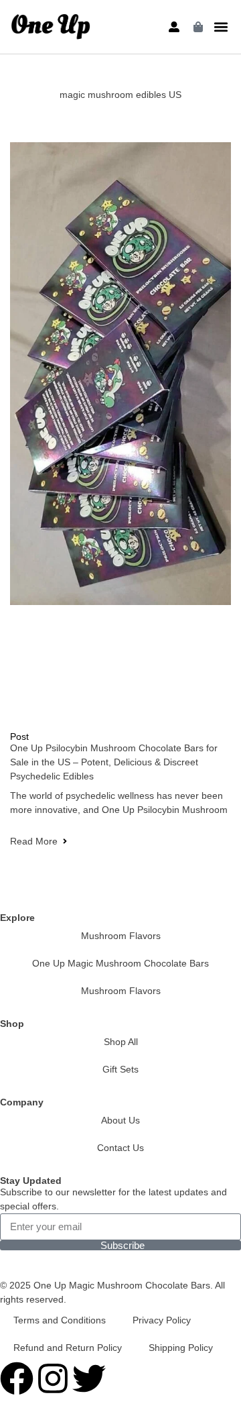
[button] (221, 27)
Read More (34, 841)
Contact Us (120, 1147)
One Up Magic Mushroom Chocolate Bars (120, 963)
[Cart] (198, 26)
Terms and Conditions (59, 1320)
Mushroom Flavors (121, 935)
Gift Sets (120, 1069)
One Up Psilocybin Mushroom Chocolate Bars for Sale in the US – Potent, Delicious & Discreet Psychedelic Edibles (114, 762)
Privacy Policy (162, 1320)
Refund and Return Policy (67, 1347)
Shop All (121, 1041)
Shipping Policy (181, 1347)
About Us (120, 1120)
